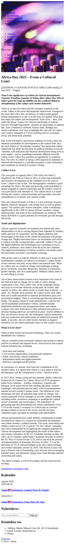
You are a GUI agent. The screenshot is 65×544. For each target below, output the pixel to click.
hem (9, 54)
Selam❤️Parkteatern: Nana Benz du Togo (23, 502)
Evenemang (13, 15)
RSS (9, 70)
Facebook (12, 62)
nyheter (10, 57)
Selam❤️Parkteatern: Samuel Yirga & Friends (25, 490)
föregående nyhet (9, 468)
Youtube (11, 68)
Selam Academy (15, 18)
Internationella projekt (17, 21)
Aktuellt (11, 12)
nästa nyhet (23, 468)
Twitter (10, 65)
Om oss (11, 23)
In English (12, 7)
